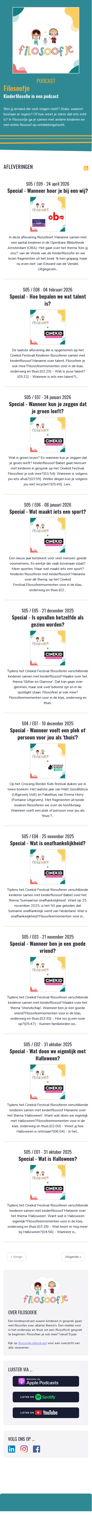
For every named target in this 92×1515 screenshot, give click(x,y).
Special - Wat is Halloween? (47, 1158)
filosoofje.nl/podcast (32, 1343)
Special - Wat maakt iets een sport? (47, 511)
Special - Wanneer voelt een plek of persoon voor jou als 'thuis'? (48, 733)
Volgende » (73, 1257)
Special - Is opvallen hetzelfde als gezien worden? (48, 620)
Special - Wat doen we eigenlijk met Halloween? (48, 1054)
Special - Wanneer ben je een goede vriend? (48, 946)
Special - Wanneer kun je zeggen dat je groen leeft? (48, 407)
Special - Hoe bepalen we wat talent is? (48, 299)
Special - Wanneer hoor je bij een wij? (47, 190)
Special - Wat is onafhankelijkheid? (48, 843)
